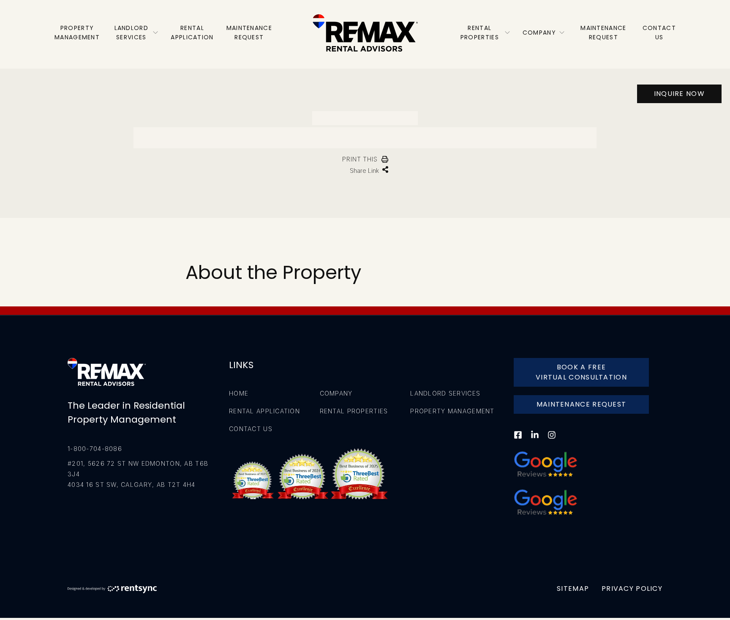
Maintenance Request (581, 404)
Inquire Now (679, 93)
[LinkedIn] (535, 440)
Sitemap (573, 588)
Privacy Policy (632, 588)
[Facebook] (518, 440)
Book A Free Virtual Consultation (581, 372)
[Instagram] (552, 440)
